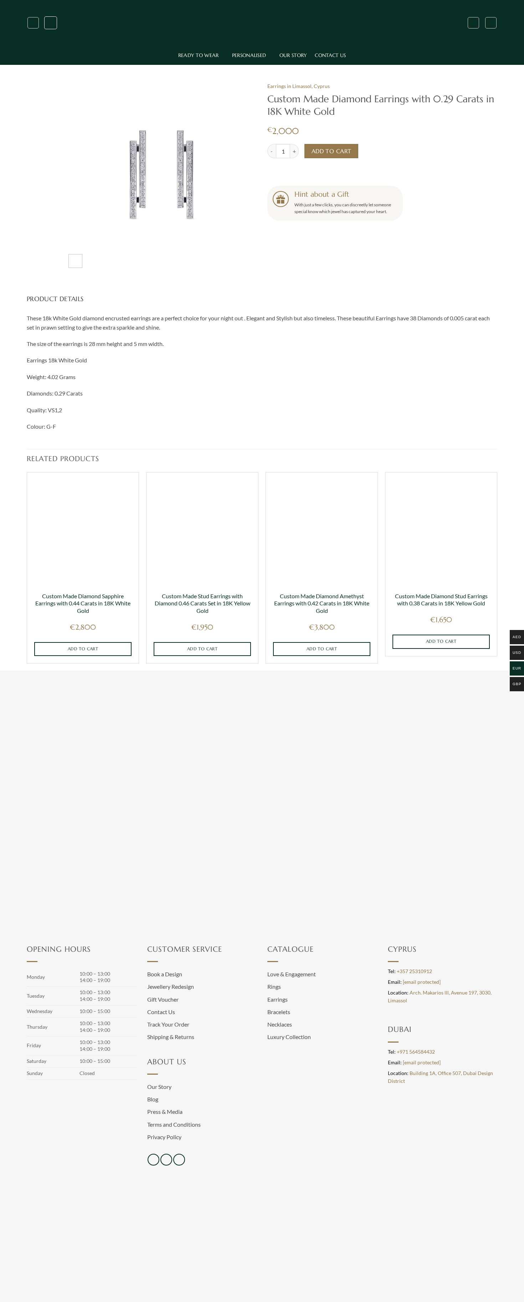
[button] (33, 23)
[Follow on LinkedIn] (179, 1160)
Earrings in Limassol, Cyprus (298, 86)
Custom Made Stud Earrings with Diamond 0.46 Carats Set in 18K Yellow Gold (202, 603)
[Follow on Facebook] (153, 1160)
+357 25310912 (414, 971)
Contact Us (330, 55)
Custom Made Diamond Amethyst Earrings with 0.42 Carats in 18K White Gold (321, 603)
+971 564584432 (416, 1052)
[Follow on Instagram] (166, 1160)
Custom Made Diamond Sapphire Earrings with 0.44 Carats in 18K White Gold (82, 603)
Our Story (293, 55)
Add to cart (331, 151)
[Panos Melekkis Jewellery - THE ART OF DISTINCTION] (262, 23)
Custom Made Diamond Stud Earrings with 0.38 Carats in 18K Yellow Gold (441, 600)
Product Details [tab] (55, 299)
